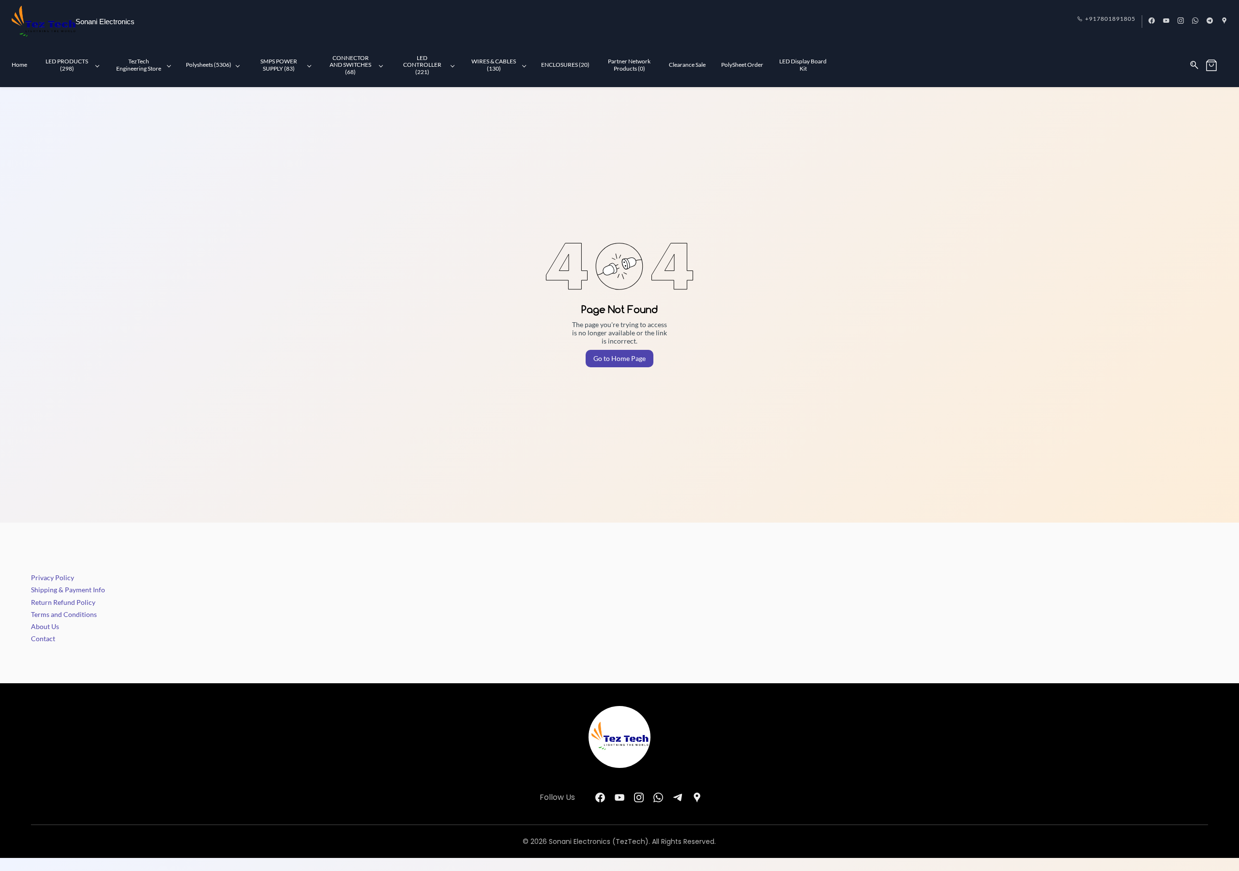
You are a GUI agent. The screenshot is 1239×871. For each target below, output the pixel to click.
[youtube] (1166, 21)
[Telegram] (677, 797)
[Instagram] (639, 797)
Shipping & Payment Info (68, 590)
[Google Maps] (697, 797)
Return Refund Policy (63, 602)
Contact (43, 638)
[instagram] (1181, 21)
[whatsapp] (1195, 21)
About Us (45, 626)
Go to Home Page (619, 358)
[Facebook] (600, 797)
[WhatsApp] (658, 797)
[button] (1216, 65)
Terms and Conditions (64, 614)
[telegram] (1210, 21)
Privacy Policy (52, 577)
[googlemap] (1224, 21)
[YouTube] (619, 797)
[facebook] (1151, 21)
